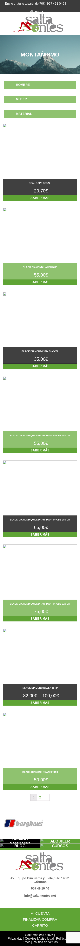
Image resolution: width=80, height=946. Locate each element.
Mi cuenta (40, 913)
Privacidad (15, 938)
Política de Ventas (45, 942)
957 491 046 (55, 3)
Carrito (40, 925)
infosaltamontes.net (40, 895)
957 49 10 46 (40, 888)
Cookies (30, 938)
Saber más (40, 198)
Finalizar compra (40, 919)
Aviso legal (46, 938)
